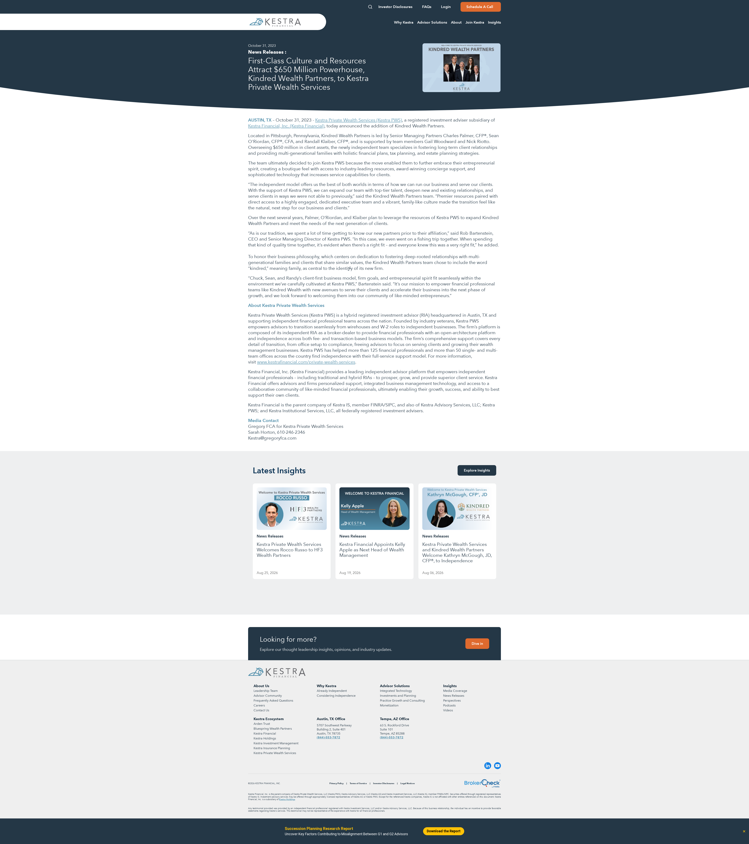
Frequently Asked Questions (273, 700)
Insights (450, 686)
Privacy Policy (336, 783)
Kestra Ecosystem (269, 719)
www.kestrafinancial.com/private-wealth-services (306, 362)
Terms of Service (358, 783)
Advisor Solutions (395, 686)
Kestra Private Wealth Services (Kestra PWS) (358, 120)
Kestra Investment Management (276, 743)
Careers (259, 705)
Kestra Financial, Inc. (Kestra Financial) (286, 126)
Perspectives (452, 700)
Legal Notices (407, 783)
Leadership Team (266, 691)
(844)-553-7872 (328, 737)
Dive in (477, 643)
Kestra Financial (265, 733)
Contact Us (261, 710)
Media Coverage (455, 691)
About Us (261, 686)
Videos (448, 710)
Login (446, 6)
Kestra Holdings (265, 738)
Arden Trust (262, 724)
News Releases (453, 695)
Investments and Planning (398, 695)
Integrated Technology (396, 691)
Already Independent (332, 691)
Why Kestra (326, 686)
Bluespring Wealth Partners (273, 728)
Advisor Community (268, 695)
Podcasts (449, 705)
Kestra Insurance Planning (272, 748)
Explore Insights (477, 470)
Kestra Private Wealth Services (275, 753)
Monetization (389, 705)
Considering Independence (336, 695)
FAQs (426, 6)
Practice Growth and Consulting (402, 700)
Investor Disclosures (395, 6)
